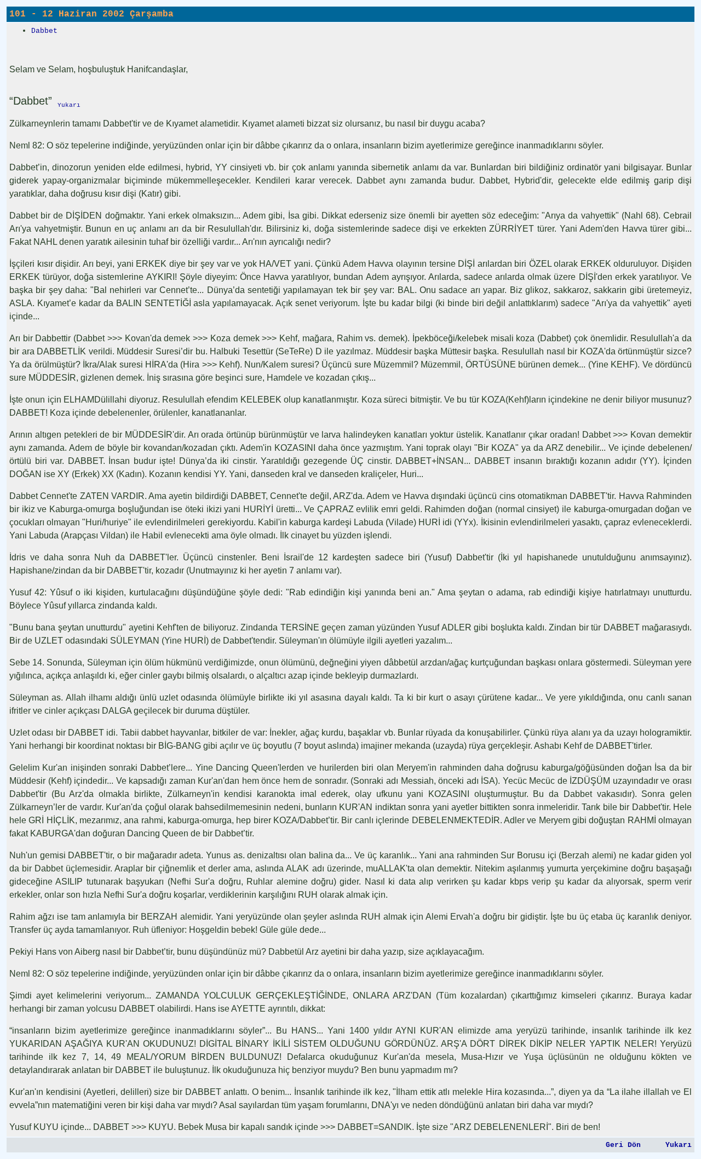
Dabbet (44, 31)
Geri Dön (623, 1145)
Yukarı (678, 1145)
